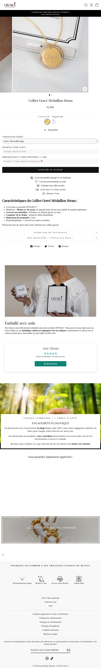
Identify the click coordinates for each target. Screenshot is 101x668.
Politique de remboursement (50, 618)
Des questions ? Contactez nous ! (50, 238)
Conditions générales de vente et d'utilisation (50, 614)
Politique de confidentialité (50, 622)
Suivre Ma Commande (50, 598)
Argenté (53, 121)
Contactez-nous (50, 602)
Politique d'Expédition (50, 626)
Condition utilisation (50, 630)
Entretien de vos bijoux (50, 233)
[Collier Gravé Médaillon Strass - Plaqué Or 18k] (19, 508)
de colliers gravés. (51, 225)
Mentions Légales (50, 634)
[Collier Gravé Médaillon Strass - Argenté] (22, 508)
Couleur (50, 117)
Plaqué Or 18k (47, 121)
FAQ (50, 606)
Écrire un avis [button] (50, 364)
